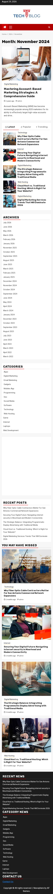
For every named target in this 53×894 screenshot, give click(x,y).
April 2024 (7, 306)
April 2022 (7, 352)
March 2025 (8, 269)
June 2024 (7, 298)
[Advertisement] (26, 464)
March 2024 (8, 310)
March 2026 (8, 235)
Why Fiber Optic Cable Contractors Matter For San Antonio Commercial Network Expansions (32, 140)
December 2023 (9, 319)
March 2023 (8, 348)
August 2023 (8, 331)
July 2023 (7, 335)
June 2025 (7, 264)
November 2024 (10, 285)
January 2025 (9, 277)
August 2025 (8, 260)
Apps (5, 372)
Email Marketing (10, 380)
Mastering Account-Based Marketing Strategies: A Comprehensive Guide (22, 92)
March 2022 (8, 356)
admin (19, 101)
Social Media (8, 401)
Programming (9, 393)
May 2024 (7, 302)
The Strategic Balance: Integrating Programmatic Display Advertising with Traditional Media (31, 173)
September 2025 (10, 256)
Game (5, 418)
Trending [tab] (43, 127)
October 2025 (9, 252)
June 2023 (7, 340)
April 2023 (7, 344)
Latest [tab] (11, 127)
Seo (5, 397)
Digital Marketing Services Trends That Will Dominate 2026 (31, 203)
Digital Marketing (11, 84)
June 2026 (7, 227)
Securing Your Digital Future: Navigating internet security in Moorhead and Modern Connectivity (32, 157)
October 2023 (9, 323)
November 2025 (10, 248)
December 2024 (9, 281)
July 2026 (7, 222)
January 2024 (9, 314)
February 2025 (9, 273)
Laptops (6, 426)
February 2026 (9, 239)
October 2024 (9, 289)
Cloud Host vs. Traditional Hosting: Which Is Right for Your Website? (31, 188)
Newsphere (38, 888)
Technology (22, 133)
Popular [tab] (27, 127)
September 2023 (10, 327)
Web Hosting (22, 182)
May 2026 (7, 231)
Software (7, 405)
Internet (20, 149)
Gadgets (7, 384)
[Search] (49, 27)
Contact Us (8, 881)
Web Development (11, 430)
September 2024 (10, 294)
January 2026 (9, 243)
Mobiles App (8, 388)
